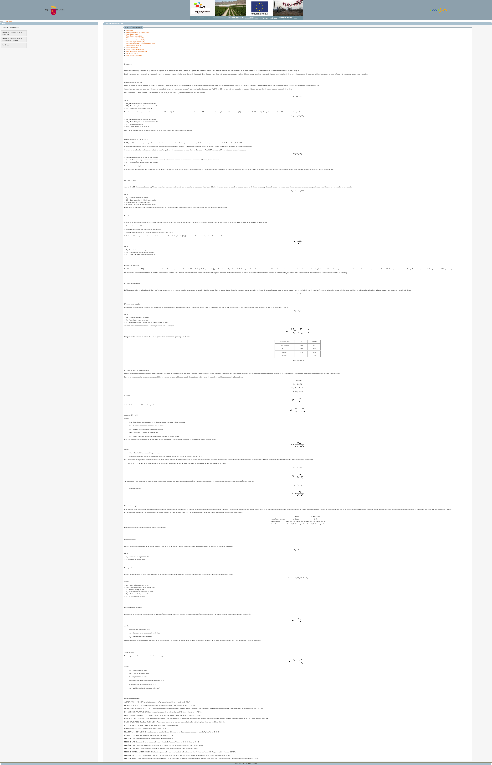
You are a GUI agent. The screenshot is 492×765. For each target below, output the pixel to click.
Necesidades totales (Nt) (134, 36)
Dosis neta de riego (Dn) (133, 47)
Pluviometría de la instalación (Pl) (136, 51)
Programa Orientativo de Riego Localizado (12, 33)
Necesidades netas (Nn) (133, 34)
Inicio (1, 21)
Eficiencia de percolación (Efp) (135, 42)
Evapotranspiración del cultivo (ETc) (137, 32)
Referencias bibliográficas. (134, 55)
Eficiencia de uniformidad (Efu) (135, 40)
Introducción (130, 30)
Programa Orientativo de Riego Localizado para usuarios (12, 39)
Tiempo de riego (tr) (132, 53)
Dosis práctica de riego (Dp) (135, 49)
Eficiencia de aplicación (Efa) (135, 38)
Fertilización (6, 45)
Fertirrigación (9, 21)
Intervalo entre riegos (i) (133, 45)
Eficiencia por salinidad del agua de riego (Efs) (140, 43)
